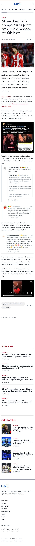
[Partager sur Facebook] (27, 39)
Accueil (4, 9)
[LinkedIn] (8, 530)
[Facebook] (3, 530)
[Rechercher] (32, 3)
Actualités (13, 9)
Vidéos (3, 519)
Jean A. (13, 39)
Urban (3, 514)
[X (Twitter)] (12, 530)
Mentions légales (6, 541)
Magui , (6, 96)
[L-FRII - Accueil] (17, 3)
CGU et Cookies (18, 541)
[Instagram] (17, 530)
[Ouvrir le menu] (3, 3)
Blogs (3, 516)
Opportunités (5, 511)
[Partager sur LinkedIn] (33, 39)
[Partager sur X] (30, 39)
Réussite (22, 9)
